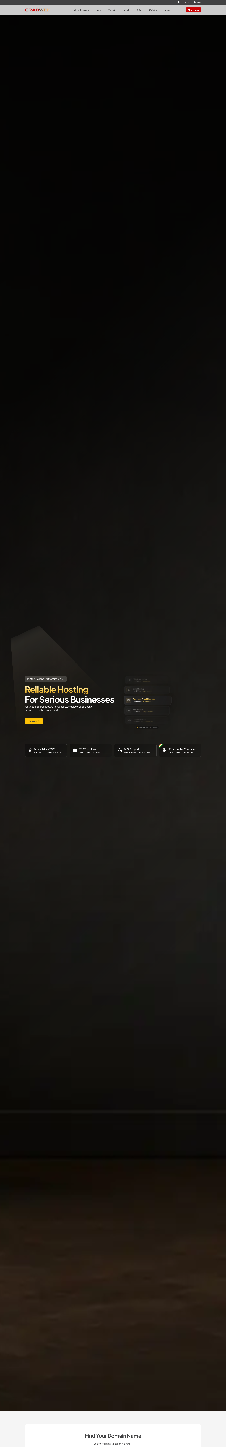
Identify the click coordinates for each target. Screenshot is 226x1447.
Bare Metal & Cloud (106, 10)
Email (126, 10)
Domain (153, 10)
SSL (139, 10)
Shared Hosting (81, 10)
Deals (167, 10)
